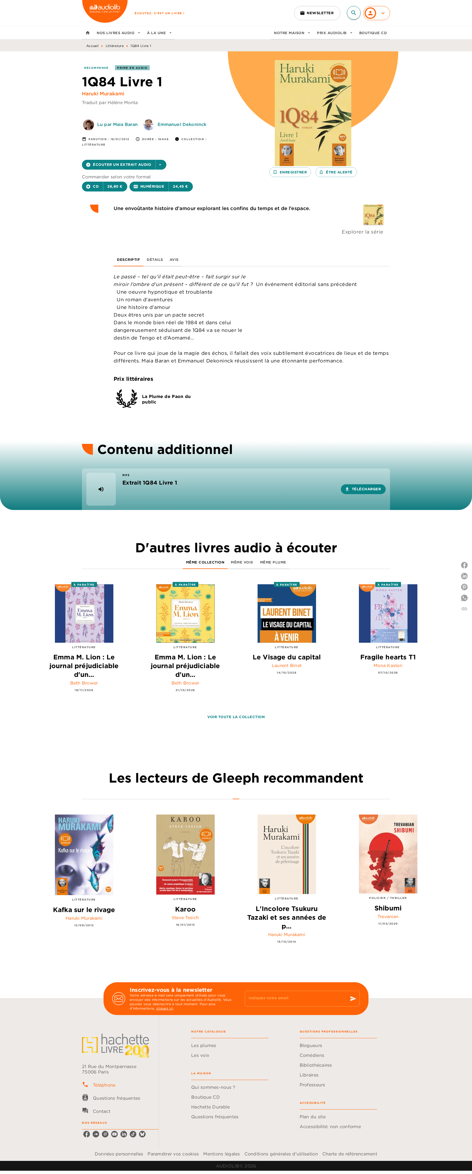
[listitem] (86, 1134)
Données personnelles (119, 1154)
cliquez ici (164, 1008)
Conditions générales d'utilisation (281, 1154)
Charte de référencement (349, 1154)
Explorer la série (363, 232)
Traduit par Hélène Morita (110, 102)
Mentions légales (221, 1154)
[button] (317, 13)
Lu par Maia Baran (117, 124)
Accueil (92, 46)
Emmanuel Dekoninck (182, 124)
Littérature (115, 46)
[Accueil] (105, 13)
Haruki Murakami (103, 93)
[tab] (87, 32)
